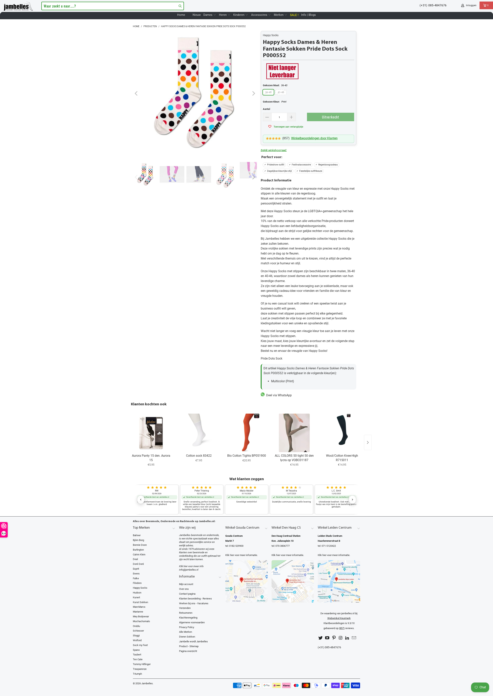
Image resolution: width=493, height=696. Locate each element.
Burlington (138, 549)
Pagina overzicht (188, 651)
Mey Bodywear (141, 616)
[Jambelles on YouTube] (327, 638)
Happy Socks (270, 35)
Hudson (137, 592)
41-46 (281, 92)
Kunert (136, 597)
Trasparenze (140, 669)
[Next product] (368, 442)
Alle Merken (185, 631)
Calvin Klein (139, 554)
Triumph (137, 673)
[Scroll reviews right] (352, 499)
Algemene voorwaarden (192, 622)
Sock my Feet (140, 645)
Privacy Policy (186, 627)
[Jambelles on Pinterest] (334, 638)
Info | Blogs (308, 15)
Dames (208, 15)
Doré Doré (138, 563)
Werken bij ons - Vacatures (193, 603)
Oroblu (136, 626)
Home (181, 15)
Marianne (138, 611)
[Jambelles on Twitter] (321, 638)
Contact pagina (187, 593)
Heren (223, 15)
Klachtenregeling (188, 617)
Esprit (136, 568)
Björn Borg (138, 540)
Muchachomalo (141, 621)
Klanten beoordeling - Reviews (195, 598)
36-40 (268, 92)
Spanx (136, 649)
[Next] (253, 93)
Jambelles (147, 683)
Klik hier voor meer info (191, 566)
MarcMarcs (139, 606)
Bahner (137, 535)
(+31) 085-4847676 (433, 5)
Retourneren (185, 612)
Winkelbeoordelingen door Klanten (314, 138)
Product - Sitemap (189, 646)
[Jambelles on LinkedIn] (347, 638)
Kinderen (239, 15)
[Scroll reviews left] (140, 499)
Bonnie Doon (140, 544)
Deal (135, 559)
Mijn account (186, 584)
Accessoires (259, 15)
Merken (279, 15)
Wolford (137, 640)
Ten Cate (138, 659)
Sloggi (136, 635)
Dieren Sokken (187, 636)
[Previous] (136, 93)
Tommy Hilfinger (142, 664)
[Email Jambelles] (354, 638)
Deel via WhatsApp (278, 395)
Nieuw (197, 15)
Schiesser (138, 630)
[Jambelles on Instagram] (341, 638)
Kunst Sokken (140, 602)
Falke (136, 578)
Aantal (266, 109)
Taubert (137, 654)
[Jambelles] (18, 5)
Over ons (184, 589)
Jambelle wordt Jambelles (193, 641)
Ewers (136, 573)
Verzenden (185, 608)
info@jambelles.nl (188, 569)
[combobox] (112, 6)
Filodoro (137, 583)
